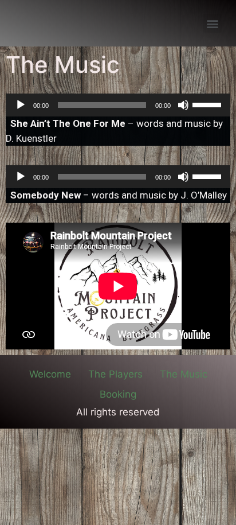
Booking (118, 394)
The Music (183, 374)
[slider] (208, 104)
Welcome (50, 374)
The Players (115, 374)
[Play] (20, 105)
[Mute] (183, 105)
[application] (118, 105)
